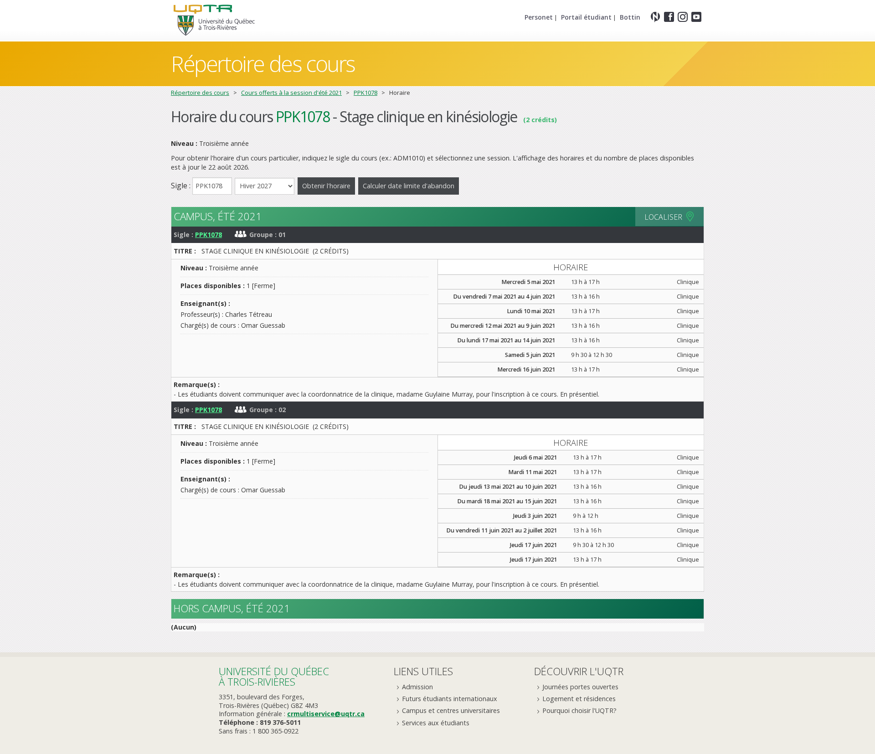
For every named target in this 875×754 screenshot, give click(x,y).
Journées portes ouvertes (580, 686)
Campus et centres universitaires (451, 710)
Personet (539, 17)
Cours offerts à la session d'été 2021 (291, 92)
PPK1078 (365, 92)
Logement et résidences (579, 698)
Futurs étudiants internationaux (449, 698)
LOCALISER (663, 217)
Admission (417, 686)
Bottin (630, 17)
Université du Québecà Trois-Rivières (274, 676)
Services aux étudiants (435, 722)
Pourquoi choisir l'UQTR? (579, 710)
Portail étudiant (586, 17)
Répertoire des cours (200, 92)
